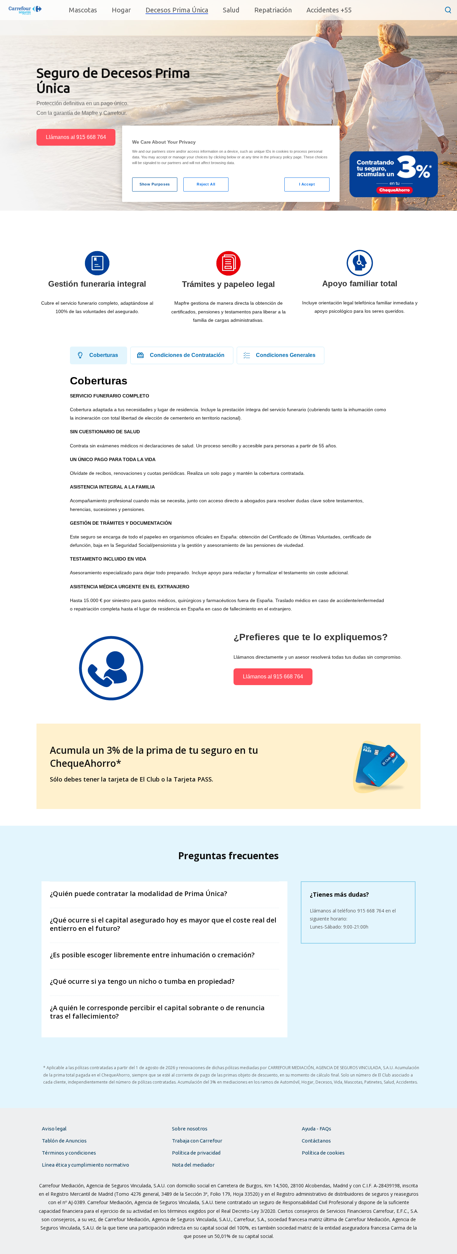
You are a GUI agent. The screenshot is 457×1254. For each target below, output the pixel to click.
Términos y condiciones (69, 1153)
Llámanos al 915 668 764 (76, 137)
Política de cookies (323, 1153)
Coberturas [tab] (103, 355)
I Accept (307, 184)
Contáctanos (316, 1141)
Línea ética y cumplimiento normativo (85, 1165)
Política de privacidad (196, 1153)
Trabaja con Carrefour (197, 1141)
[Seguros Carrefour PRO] (25, 10)
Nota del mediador (193, 1165)
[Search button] (448, 9)
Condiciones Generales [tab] (285, 355)
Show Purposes (155, 184)
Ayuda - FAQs (316, 1128)
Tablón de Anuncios (64, 1141)
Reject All (206, 184)
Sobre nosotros (189, 1128)
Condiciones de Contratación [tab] (187, 355)
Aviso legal (54, 1128)
